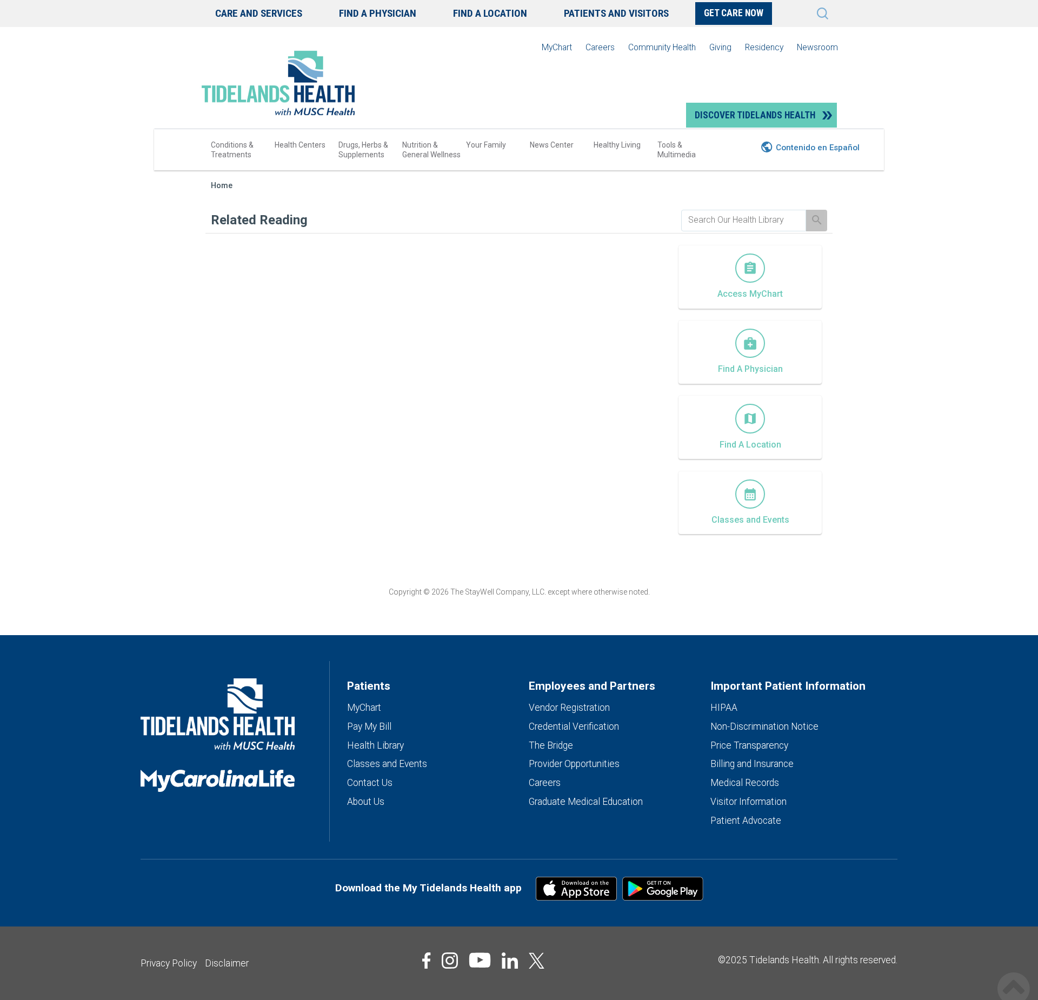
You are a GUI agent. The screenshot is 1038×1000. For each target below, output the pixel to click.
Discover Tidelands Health (755, 115)
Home (221, 185)
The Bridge (551, 745)
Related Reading (259, 220)
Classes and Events (387, 763)
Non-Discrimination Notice (764, 726)
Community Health (662, 47)
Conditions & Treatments (232, 150)
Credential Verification (574, 726)
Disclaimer (227, 963)
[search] (743, 220)
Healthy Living (617, 145)
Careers (600, 47)
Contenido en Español (818, 147)
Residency (764, 47)
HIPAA (723, 707)
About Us (365, 801)
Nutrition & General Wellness (431, 150)
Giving (720, 47)
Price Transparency (749, 745)
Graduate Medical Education (586, 801)
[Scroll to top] (1013, 977)
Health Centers (300, 145)
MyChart (557, 47)
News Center (552, 145)
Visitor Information (748, 801)
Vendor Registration (569, 707)
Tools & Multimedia (676, 150)
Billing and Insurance (752, 763)
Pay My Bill (369, 726)
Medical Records (744, 782)
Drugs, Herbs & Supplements (363, 150)
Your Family (486, 145)
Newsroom (817, 47)
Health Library (375, 745)
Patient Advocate (745, 820)
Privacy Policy (169, 963)
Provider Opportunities (574, 763)
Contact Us (369, 782)
